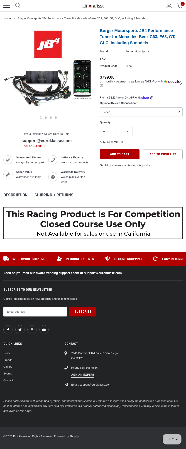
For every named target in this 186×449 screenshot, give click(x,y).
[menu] (6, 5)
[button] (141, 83)
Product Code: (109, 66)
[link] (7, 329)
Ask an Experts (33, 145)
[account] (169, 5)
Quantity (105, 122)
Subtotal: (105, 142)
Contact (8, 380)
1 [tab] (41, 117)
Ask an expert (82, 374)
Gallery (7, 366)
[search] (18, 5)
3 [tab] (51, 117)
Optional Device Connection (118, 103)
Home (7, 18)
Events (7, 373)
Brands (7, 360)
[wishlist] (180, 82)
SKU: (103, 58)
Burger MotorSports (137, 51)
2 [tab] (46, 117)
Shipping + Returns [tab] (53, 195)
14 (106, 165)
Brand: (104, 51)
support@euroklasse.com (47, 140)
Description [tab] (15, 195)
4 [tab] (56, 117)
